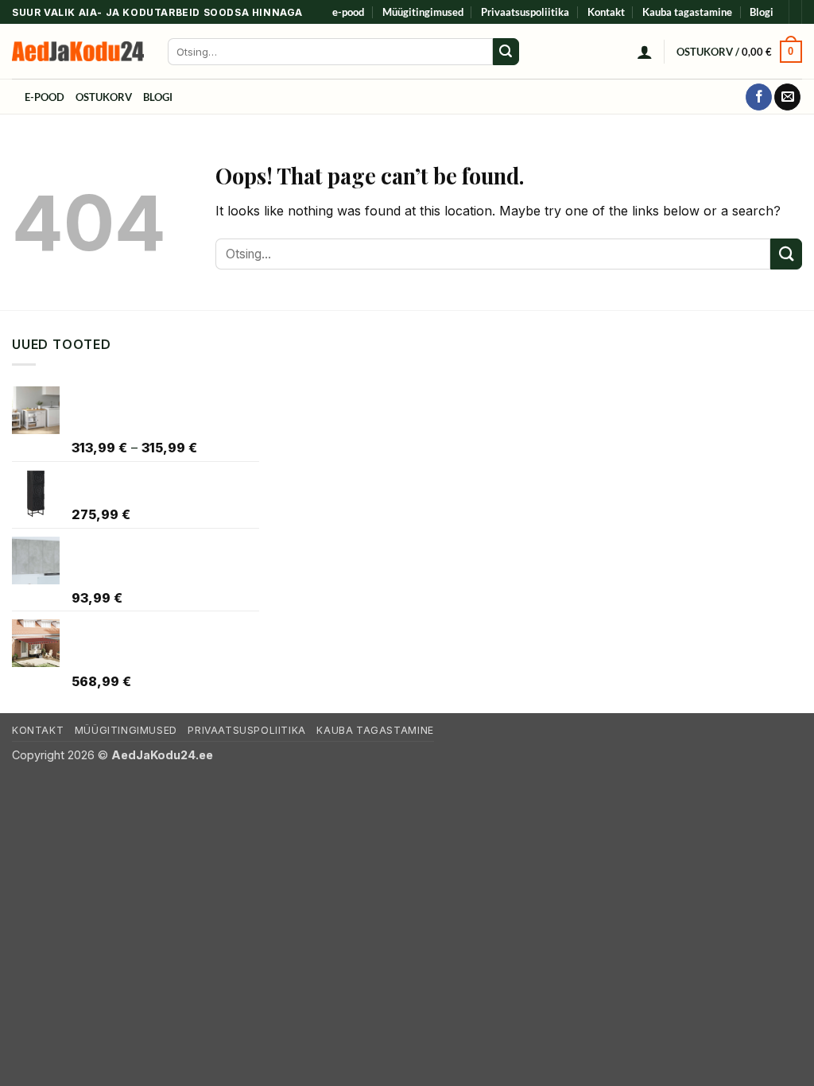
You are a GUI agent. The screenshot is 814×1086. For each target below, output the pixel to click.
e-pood (348, 12)
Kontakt (606, 12)
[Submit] (506, 51)
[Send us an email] (787, 97)
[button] (645, 51)
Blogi (761, 12)
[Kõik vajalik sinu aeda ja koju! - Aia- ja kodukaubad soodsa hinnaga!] (78, 51)
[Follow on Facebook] (759, 97)
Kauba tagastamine (687, 12)
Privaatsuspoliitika (525, 12)
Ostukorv (104, 97)
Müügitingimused (422, 12)
